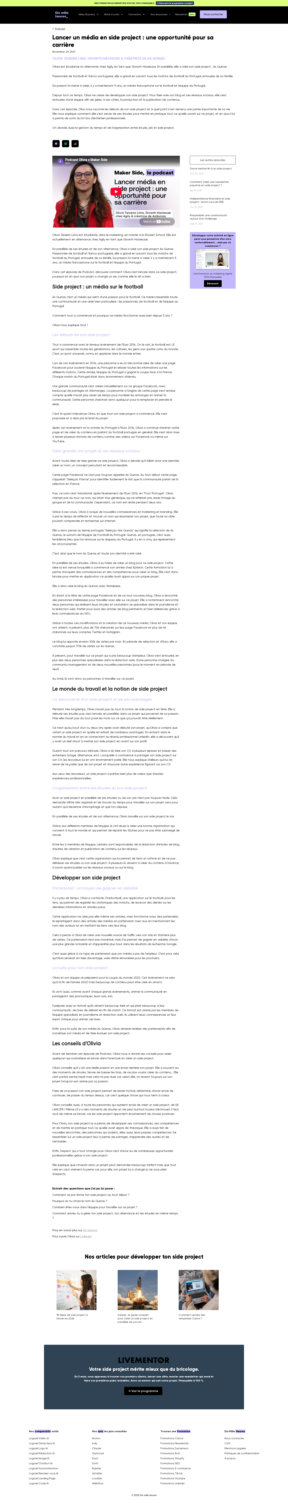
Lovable (97, 1478)
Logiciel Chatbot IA (40, 1463)
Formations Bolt (170, 1453)
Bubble (96, 1468)
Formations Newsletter (174, 1443)
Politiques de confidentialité (241, 1453)
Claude (96, 1448)
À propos (230, 1458)
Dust (95, 1458)
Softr (95, 1463)
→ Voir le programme (143, 1391)
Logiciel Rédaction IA (42, 1453)
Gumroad (98, 1453)
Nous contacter (234, 1438)
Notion (96, 1438)
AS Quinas (89, 1230)
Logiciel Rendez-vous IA (43, 1473)
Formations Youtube (172, 1478)
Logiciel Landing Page (42, 1478)
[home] (61, 14)
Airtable (97, 1473)
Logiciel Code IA (39, 1483)
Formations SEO (170, 1463)
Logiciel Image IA (39, 1458)
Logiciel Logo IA (38, 1448)
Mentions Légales (235, 1448)
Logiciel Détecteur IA (42, 1443)
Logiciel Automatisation (43, 1468)
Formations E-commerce (175, 1468)
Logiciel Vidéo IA (39, 1438)
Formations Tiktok (171, 1473)
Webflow (97, 1483)
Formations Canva (171, 1438)
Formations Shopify (172, 1458)
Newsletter (181, 14)
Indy (94, 1443)
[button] (89, 14)
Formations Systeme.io (174, 1448)
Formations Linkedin (172, 1483)
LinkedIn (86, 1236)
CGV (227, 1443)
